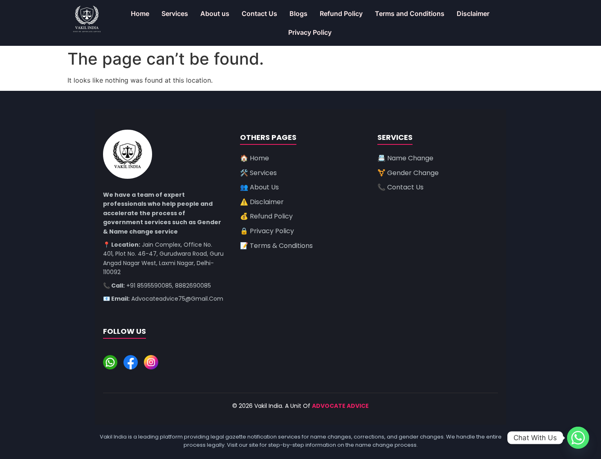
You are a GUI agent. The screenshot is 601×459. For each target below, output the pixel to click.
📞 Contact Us (400, 187)
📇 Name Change (405, 158)
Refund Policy (341, 13)
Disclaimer (473, 13)
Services (174, 13)
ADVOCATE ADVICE (340, 406)
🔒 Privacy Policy (267, 231)
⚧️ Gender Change (408, 173)
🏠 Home (254, 158)
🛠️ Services (258, 173)
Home (140, 13)
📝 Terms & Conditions (276, 245)
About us (214, 13)
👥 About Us (259, 187)
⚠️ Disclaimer (262, 202)
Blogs (298, 13)
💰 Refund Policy (266, 216)
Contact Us (259, 13)
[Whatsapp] (578, 438)
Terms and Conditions (409, 13)
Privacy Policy (310, 32)
